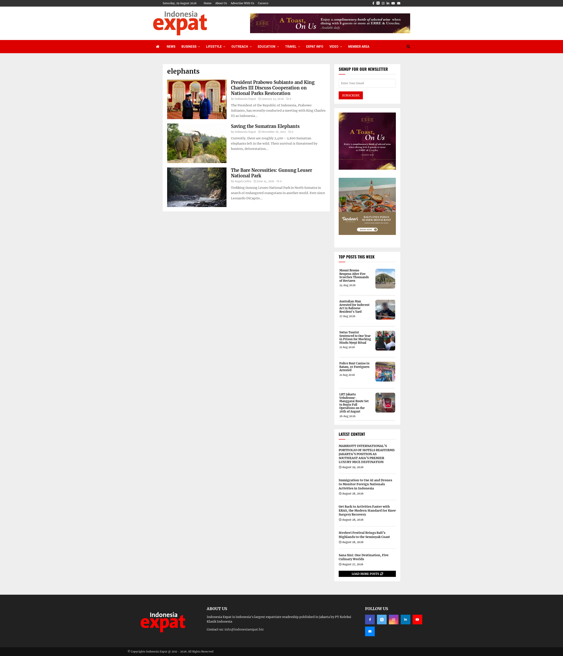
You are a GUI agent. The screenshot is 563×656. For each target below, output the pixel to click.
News (171, 46)
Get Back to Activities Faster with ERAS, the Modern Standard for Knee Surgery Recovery (367, 510)
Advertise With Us (242, 3)
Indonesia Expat (245, 98)
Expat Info (314, 46)
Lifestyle (214, 46)
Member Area (358, 46)
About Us (221, 3)
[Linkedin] (405, 619)
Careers (263, 3)
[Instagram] (393, 619)
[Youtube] (417, 619)
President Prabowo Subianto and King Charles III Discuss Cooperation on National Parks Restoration (272, 88)
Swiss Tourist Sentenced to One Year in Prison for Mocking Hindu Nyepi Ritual (355, 337)
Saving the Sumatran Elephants (265, 126)
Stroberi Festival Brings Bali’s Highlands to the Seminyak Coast (364, 535)
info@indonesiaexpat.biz (244, 629)
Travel (290, 46)
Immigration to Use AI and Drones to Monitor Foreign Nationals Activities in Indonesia (365, 484)
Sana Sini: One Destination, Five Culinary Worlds (364, 557)
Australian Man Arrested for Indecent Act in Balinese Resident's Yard (354, 306)
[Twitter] (382, 619)
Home (208, 3)
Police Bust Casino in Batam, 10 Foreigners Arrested (354, 367)
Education (266, 46)
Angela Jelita (243, 181)
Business (188, 46)
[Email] (370, 631)
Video (333, 46)
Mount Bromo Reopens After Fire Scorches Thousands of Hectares (354, 275)
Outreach (239, 46)
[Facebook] (370, 619)
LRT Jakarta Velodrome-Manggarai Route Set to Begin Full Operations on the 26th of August (354, 403)
